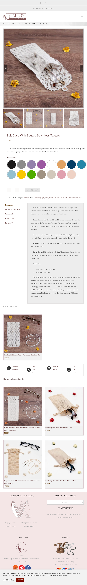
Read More (63, 575)
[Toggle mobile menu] (82, 16)
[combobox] (65, 502)
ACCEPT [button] (20, 580)
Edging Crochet (10, 523)
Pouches (26, 198)
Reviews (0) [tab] (9, 223)
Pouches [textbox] (71, 502)
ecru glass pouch (50, 198)
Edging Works (29, 526)
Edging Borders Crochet (29, 523)
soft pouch (68, 198)
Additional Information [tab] (12, 209)
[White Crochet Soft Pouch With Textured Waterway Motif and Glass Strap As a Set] (23, 406)
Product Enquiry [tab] (10, 218)
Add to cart (32, 190)
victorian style (77, 198)
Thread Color (12, 158)
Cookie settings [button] (8, 580)
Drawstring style (39, 198)
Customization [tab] (9, 214)
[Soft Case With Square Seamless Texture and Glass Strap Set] (23, 334)
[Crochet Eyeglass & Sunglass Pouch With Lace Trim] (64, 459)
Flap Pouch (60, 198)
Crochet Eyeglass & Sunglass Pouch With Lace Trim (60, 481)
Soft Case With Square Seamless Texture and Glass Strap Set (22, 355)
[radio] (11, 164)
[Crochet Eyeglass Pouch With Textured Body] (64, 406)
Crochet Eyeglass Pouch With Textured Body (58, 428)
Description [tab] (9, 205)
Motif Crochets (11, 526)
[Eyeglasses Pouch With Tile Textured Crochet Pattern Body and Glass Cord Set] (23, 459)
